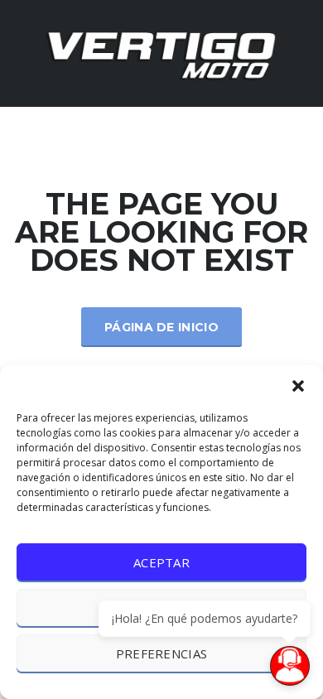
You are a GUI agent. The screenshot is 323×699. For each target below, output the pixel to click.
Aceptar (161, 562)
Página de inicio (161, 327)
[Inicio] (161, 52)
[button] (298, 386)
